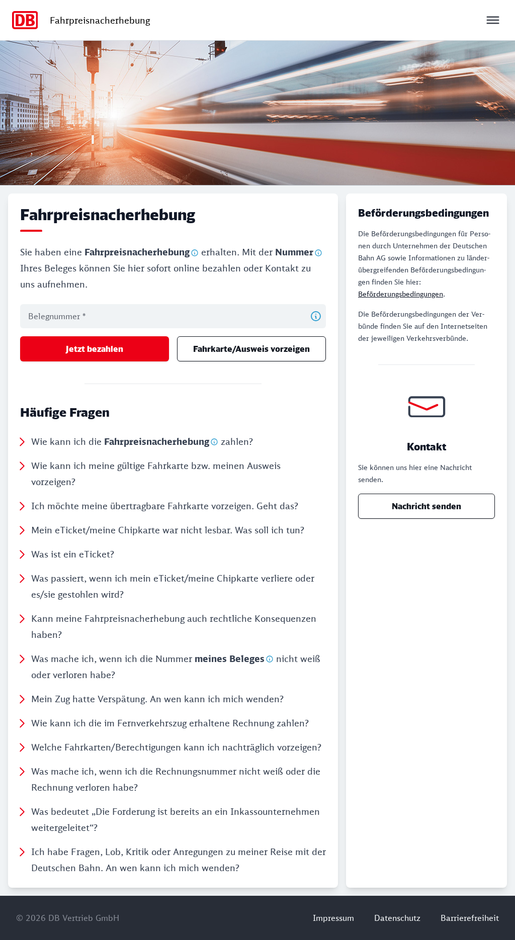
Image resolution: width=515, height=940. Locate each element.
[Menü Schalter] (493, 20)
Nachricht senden (426, 506)
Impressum (333, 918)
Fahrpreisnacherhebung (100, 20)
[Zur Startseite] (25, 20)
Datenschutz (397, 918)
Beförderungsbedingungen (400, 294)
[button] (171, 441)
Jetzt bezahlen (94, 349)
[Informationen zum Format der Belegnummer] (316, 316)
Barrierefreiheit (470, 918)
